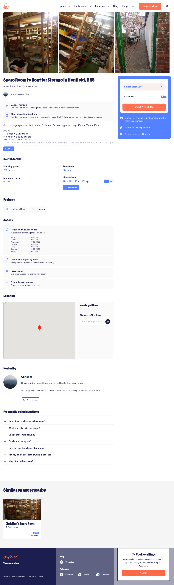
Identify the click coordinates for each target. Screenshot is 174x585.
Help (125, 6)
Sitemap (41, 576)
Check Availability (144, 107)
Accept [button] (143, 573)
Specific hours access (27, 86)
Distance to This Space (91, 315)
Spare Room (9, 86)
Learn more (136, 121)
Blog (115, 6)
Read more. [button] (143, 566)
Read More (9, 149)
